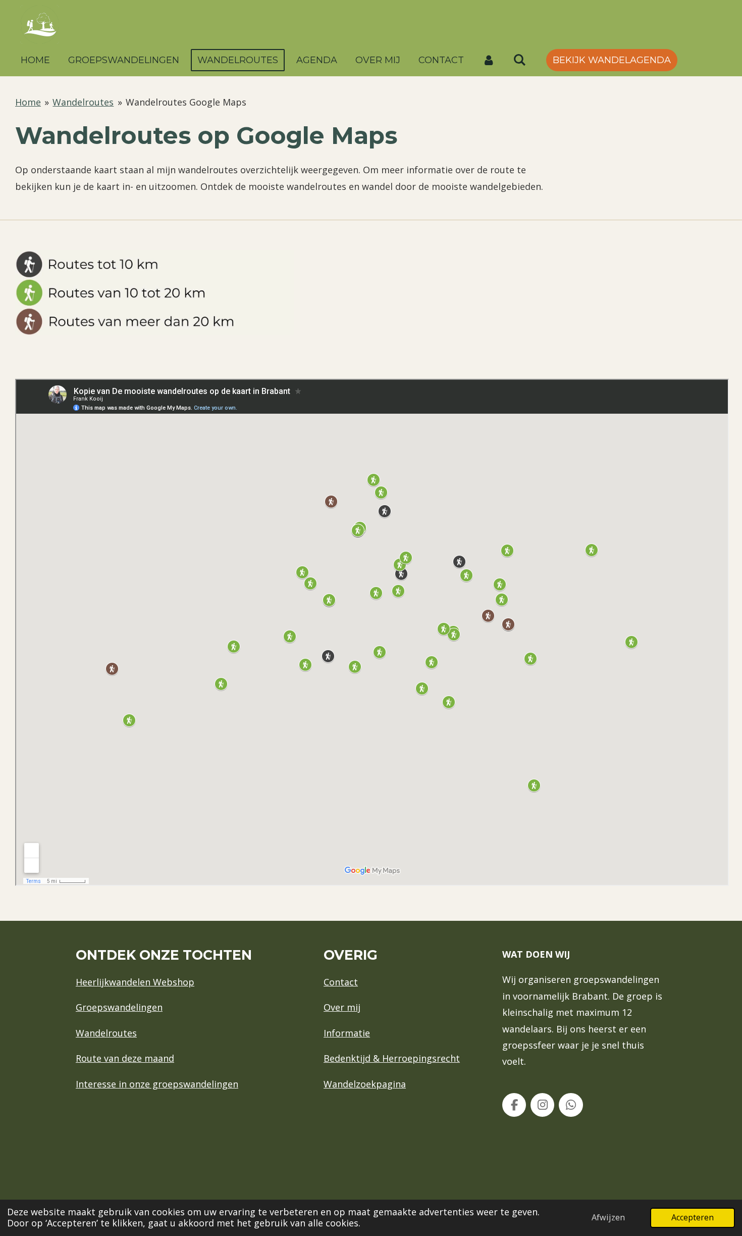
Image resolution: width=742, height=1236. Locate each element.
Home (28, 102)
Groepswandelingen (119, 1007)
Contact (341, 982)
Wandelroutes (83, 102)
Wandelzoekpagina (365, 1084)
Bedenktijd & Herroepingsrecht (392, 1058)
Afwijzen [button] (608, 1217)
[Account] (488, 60)
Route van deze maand (125, 1058)
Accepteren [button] (692, 1217)
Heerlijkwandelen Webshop (135, 982)
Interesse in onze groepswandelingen (157, 1084)
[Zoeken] (519, 60)
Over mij (342, 1007)
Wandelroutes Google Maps (186, 102)
